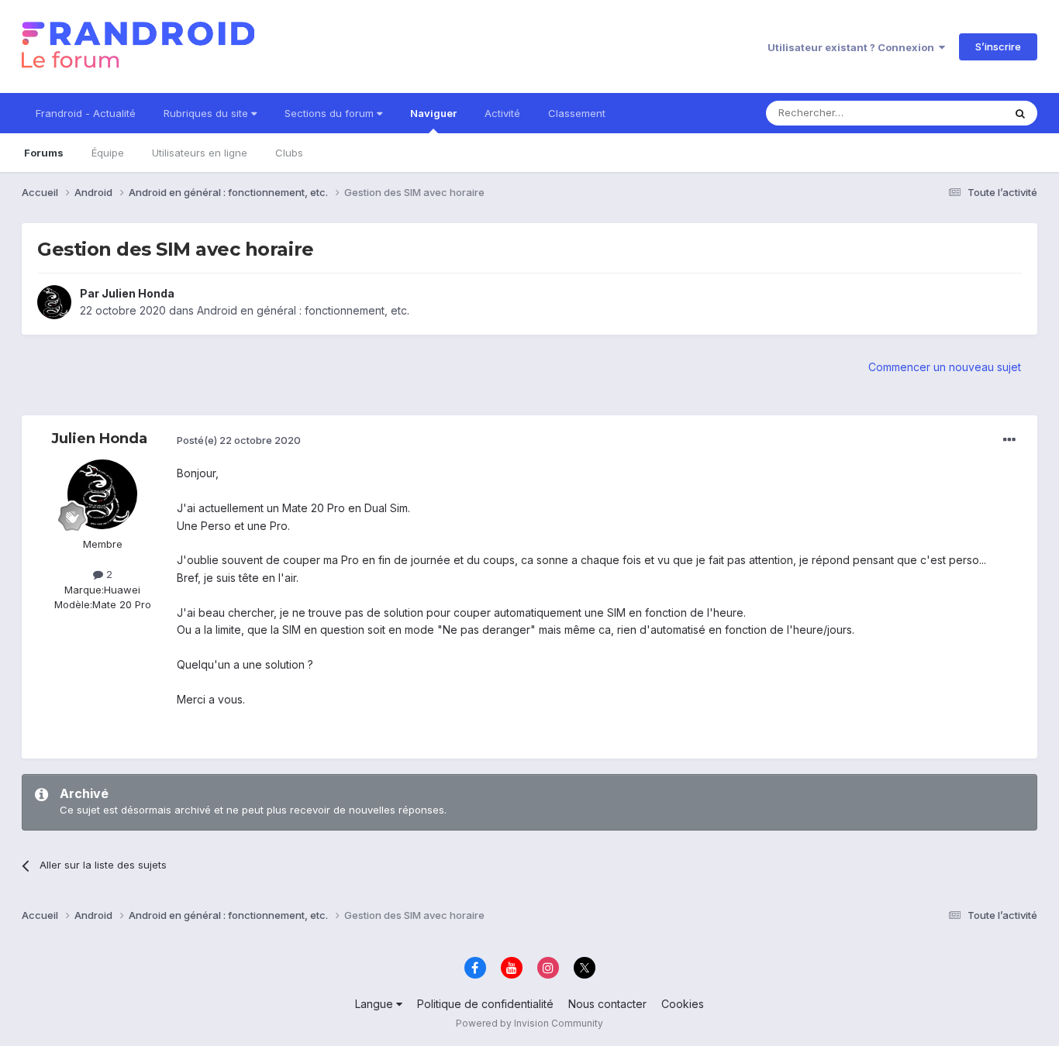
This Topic (957, 113)
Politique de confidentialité (485, 1003)
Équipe (107, 152)
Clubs (289, 152)
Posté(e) (239, 440)
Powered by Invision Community (529, 1023)
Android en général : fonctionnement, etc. (303, 310)
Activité (502, 113)
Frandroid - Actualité (86, 113)
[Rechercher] (1020, 113)
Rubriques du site (207, 113)
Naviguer (433, 113)
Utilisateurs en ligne (199, 152)
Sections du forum (331, 113)
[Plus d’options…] (1009, 440)
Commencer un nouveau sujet (944, 366)
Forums (44, 152)
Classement (576, 113)
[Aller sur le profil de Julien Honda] (54, 302)
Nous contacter (607, 1003)
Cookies (682, 1003)
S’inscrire (998, 46)
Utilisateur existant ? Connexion (853, 47)
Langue (375, 1003)
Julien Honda (138, 293)
